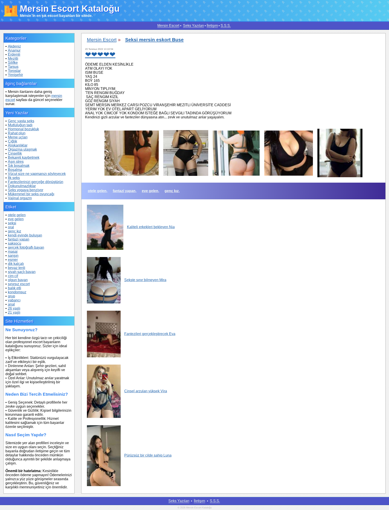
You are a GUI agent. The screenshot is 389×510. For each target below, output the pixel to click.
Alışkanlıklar (17, 145)
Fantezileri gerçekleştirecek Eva (149, 334)
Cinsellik (15, 153)
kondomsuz (17, 292)
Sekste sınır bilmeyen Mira (145, 280)
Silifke (13, 62)
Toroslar (14, 71)
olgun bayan (18, 280)
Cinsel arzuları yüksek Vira (145, 391)
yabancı (14, 300)
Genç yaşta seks (21, 121)
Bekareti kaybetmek (23, 157)
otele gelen (17, 215)
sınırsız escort (19, 284)
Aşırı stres (16, 161)
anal (11, 304)
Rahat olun (16, 133)
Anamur (14, 50)
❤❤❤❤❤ (100, 55)
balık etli (14, 288)
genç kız (14, 231)
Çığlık (12, 141)
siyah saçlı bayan (22, 272)
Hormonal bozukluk (23, 129)
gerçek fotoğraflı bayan (26, 247)
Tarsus (13, 67)
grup (11, 296)
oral (11, 227)
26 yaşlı (14, 308)
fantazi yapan (18, 239)
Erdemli (14, 54)
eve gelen (16, 219)
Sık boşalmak (18, 166)
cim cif (13, 276)
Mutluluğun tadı (20, 125)
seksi (12, 223)
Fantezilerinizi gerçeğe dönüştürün (35, 182)
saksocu (14, 243)
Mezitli (13, 58)
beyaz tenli (16, 268)
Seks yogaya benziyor (25, 190)
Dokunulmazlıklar (22, 186)
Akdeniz (14, 46)
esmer (13, 260)
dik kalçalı (16, 264)
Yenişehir (15, 75)
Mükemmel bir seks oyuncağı (31, 194)
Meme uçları (17, 137)
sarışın (13, 255)
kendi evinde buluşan (25, 235)
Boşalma (15, 170)
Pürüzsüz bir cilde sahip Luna (148, 455)
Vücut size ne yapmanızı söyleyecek (37, 174)
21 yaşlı (14, 312)
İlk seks (14, 178)
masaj (13, 251)
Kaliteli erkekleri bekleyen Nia (151, 227)
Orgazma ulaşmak (22, 149)
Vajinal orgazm (20, 198)
